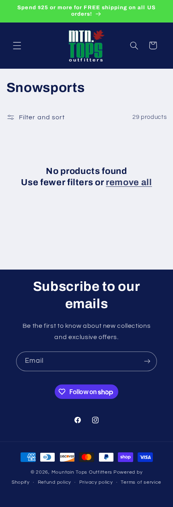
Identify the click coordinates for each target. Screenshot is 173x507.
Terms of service (141, 482)
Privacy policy (96, 482)
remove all (129, 182)
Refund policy (55, 482)
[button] (17, 45)
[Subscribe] (147, 361)
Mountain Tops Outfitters (82, 472)
